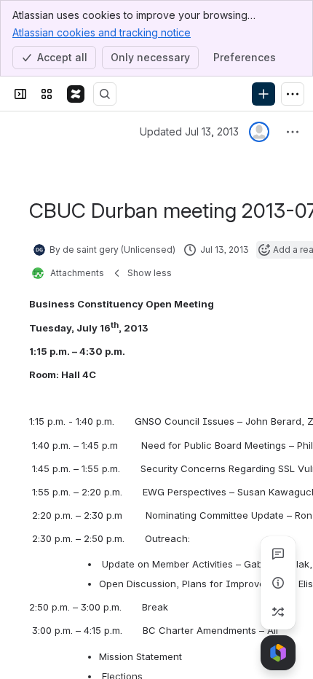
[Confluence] (75, 94)
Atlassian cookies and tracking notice (101, 32)
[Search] (104, 94)
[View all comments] (278, 553)
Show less (149, 272)
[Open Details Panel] (278, 582)
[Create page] (278, 612)
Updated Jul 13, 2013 (189, 131)
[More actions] (292, 132)
